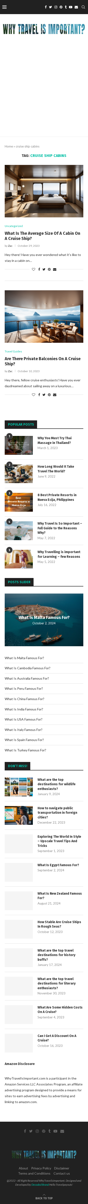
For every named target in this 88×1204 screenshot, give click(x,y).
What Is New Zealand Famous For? (60, 896)
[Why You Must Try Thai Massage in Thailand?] (19, 445)
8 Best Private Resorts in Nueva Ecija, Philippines (57, 497)
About (23, 1168)
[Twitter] (50, 7)
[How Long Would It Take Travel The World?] (19, 473)
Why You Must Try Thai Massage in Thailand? (55, 440)
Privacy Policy (41, 1168)
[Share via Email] (54, 269)
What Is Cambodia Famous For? (27, 668)
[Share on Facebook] (39, 269)
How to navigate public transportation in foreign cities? (57, 812)
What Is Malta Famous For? (44, 617)
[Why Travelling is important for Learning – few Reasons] (19, 559)
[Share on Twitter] (44, 269)
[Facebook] (46, 7)
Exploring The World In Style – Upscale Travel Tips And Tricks (59, 841)
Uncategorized (14, 225)
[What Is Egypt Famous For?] (19, 872)
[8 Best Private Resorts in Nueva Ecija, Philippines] (19, 502)
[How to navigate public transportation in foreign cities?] (19, 815)
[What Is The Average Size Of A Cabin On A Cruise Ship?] (44, 191)
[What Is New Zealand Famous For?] (19, 900)
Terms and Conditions (34, 1173)
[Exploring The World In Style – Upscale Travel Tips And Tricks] (19, 843)
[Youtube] (70, 7)
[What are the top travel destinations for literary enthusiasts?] (19, 986)
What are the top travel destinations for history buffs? (56, 955)
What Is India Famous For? (24, 709)
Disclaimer (61, 1168)
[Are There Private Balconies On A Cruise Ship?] (44, 316)
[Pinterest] (61, 7)
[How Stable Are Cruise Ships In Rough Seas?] (19, 929)
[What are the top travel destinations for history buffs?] (19, 957)
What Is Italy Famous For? (23, 730)
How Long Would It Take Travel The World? (56, 469)
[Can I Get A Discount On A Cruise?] (19, 1043)
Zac (10, 245)
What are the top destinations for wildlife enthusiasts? (57, 784)
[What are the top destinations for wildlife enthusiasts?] (19, 786)
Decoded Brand (40, 1184)
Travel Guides (13, 351)
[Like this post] (33, 269)
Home (9, 146)
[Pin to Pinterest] (49, 269)
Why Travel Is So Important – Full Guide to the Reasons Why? (60, 528)
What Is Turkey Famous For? (25, 750)
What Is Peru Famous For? (24, 688)
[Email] (76, 7)
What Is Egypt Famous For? (58, 865)
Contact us (62, 1173)
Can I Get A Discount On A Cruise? (57, 1038)
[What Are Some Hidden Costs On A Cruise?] (19, 1014)
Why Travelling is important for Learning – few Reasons (59, 554)
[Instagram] (55, 7)
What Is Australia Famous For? (27, 678)
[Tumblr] (66, 7)
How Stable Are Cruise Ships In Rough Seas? (59, 924)
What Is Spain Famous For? (24, 740)
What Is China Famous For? (24, 699)
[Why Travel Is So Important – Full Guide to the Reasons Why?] (19, 530)
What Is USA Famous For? (23, 719)
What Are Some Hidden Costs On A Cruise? (60, 1009)
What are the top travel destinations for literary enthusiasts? (57, 983)
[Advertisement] (44, 90)
